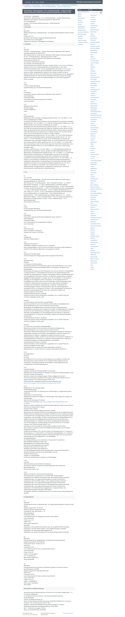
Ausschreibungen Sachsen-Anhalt (50, 5)
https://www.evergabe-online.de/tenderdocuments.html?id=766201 (42, 383)
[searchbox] (95, 12)
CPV (33, 2)
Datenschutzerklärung (68, 613)
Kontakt (42, 2)
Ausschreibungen (35, 5)
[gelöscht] (30, 36)
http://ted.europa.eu (27, 614)
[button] (83, 10)
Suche (37, 2)
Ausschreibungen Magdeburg (69, 5)
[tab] (83, 10)
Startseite (28, 2)
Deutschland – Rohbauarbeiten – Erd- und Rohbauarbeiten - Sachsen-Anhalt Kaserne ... (48, 6)
